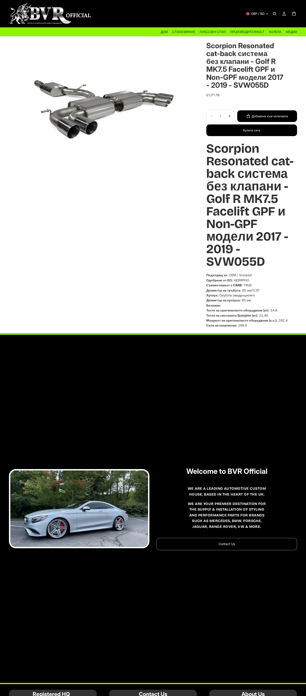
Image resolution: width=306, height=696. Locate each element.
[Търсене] (275, 14)
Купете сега (251, 130)
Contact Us (227, 544)
